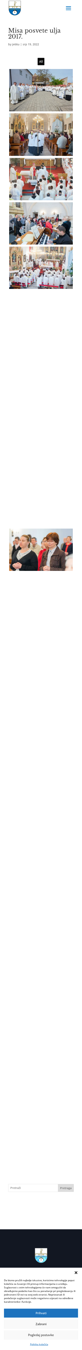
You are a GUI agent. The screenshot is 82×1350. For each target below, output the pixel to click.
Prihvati (41, 1313)
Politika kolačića (39, 1344)
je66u (16, 44)
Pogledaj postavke (41, 1335)
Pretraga (66, 1188)
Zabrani (41, 1324)
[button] (76, 1273)
